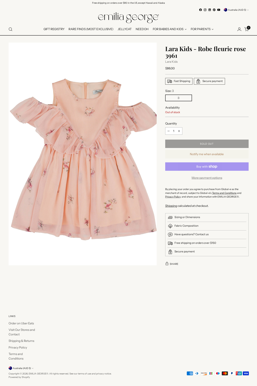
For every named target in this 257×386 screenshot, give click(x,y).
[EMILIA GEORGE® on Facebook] (200, 9)
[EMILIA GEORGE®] (128, 17)
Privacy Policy (18, 347)
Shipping (171, 206)
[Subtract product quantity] (168, 131)
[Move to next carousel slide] (246, 295)
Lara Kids (171, 61)
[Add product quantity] (179, 131)
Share (174, 264)
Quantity (171, 123)
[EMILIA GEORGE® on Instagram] (205, 9)
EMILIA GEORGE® (38, 373)
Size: (169, 91)
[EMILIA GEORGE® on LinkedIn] (209, 9)
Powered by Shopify (19, 377)
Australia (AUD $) (237, 9)
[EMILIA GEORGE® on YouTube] (218, 9)
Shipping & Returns (21, 341)
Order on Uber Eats (21, 323)
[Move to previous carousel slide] (238, 295)
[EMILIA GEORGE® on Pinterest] (214, 9)
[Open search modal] (10, 29)
